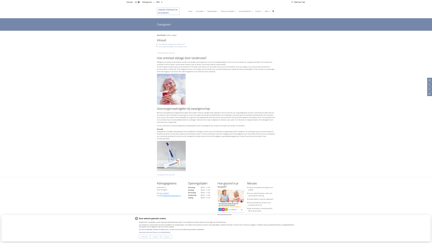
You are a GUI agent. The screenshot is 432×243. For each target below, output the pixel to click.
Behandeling (212, 11)
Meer (267, 11)
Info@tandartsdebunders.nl (171, 195)
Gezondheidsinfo (245, 11)
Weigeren (155, 237)
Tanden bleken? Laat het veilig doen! (260, 199)
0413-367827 (164, 193)
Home (190, 11)
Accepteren (166, 237)
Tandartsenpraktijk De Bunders (168, 11)
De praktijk (199, 11)
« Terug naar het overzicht (166, 53)
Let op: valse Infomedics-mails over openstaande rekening (260, 194)
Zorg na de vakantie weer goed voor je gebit (260, 188)
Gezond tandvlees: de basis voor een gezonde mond (259, 203)
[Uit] (139, 2)
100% (158, 2)
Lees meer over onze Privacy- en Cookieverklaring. (154, 232)
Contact (257, 11)
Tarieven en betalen (227, 11)
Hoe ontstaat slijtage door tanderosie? (172, 44)
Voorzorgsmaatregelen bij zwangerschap (173, 46)
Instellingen (144, 237)
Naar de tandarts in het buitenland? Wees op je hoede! (260, 209)
